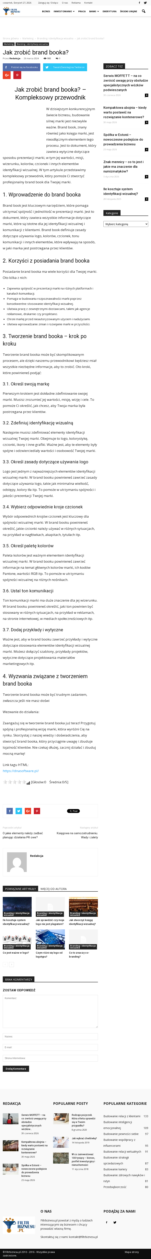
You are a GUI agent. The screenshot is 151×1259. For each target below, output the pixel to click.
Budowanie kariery (115, 1169)
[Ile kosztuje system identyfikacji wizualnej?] (17, 907)
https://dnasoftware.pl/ (21, 771)
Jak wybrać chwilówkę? (84, 1138)
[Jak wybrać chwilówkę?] (61, 1142)
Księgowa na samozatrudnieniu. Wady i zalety (77, 835)
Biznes (46, 11)
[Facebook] (139, 2)
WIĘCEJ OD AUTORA (54, 889)
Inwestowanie (63, 11)
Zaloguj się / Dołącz (48, 2)
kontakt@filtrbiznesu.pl (83, 1237)
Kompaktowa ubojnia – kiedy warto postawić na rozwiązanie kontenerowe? (124, 112)
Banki (92, 11)
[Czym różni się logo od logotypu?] (50, 939)
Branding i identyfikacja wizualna (32, 44)
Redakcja (14, 58)
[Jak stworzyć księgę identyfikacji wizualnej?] (83, 907)
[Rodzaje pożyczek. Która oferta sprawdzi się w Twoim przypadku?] (61, 1118)
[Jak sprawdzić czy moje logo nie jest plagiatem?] (50, 907)
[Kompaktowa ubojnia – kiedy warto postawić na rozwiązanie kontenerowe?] (10, 1145)
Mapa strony (132, 1252)
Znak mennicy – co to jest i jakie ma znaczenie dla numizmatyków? (123, 166)
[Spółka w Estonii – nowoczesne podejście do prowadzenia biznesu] (10, 1169)
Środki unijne (128, 11)
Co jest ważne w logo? (16, 952)
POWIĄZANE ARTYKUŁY (20, 889)
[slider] (14, 782)
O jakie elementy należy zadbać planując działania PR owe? (23, 835)
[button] (143, 11)
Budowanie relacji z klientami (121, 1116)
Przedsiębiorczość (114, 1187)
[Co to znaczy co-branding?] (83, 939)
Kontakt (88, 2)
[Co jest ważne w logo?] (17, 939)
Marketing (8, 44)
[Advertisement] (75, 25)
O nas (65, 2)
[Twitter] (145, 2)
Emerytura (110, 11)
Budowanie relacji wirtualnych (122, 1151)
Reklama (76, 2)
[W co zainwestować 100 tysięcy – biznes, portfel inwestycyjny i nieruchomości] (61, 1158)
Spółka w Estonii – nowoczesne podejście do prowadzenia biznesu (123, 139)
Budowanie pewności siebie (121, 1134)
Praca (82, 11)
